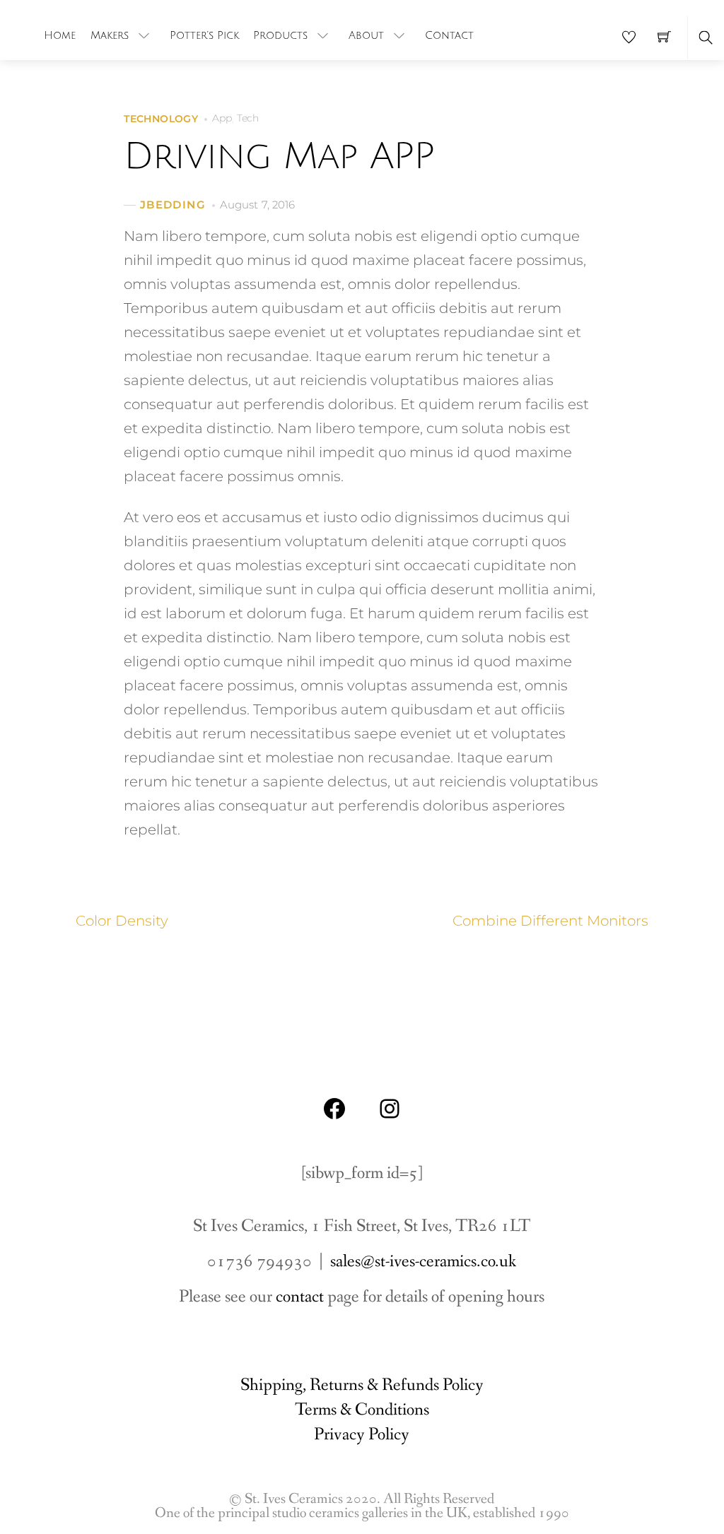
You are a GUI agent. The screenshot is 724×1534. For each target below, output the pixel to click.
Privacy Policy (361, 1434)
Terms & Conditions (362, 1410)
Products (280, 35)
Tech (248, 118)
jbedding (173, 204)
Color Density (122, 920)
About (366, 35)
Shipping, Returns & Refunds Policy (362, 1385)
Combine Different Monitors (550, 920)
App (222, 118)
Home (60, 35)
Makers (109, 35)
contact (300, 1297)
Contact (449, 35)
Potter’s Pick (204, 35)
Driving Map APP (278, 156)
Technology (161, 118)
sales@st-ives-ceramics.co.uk (423, 1261)
